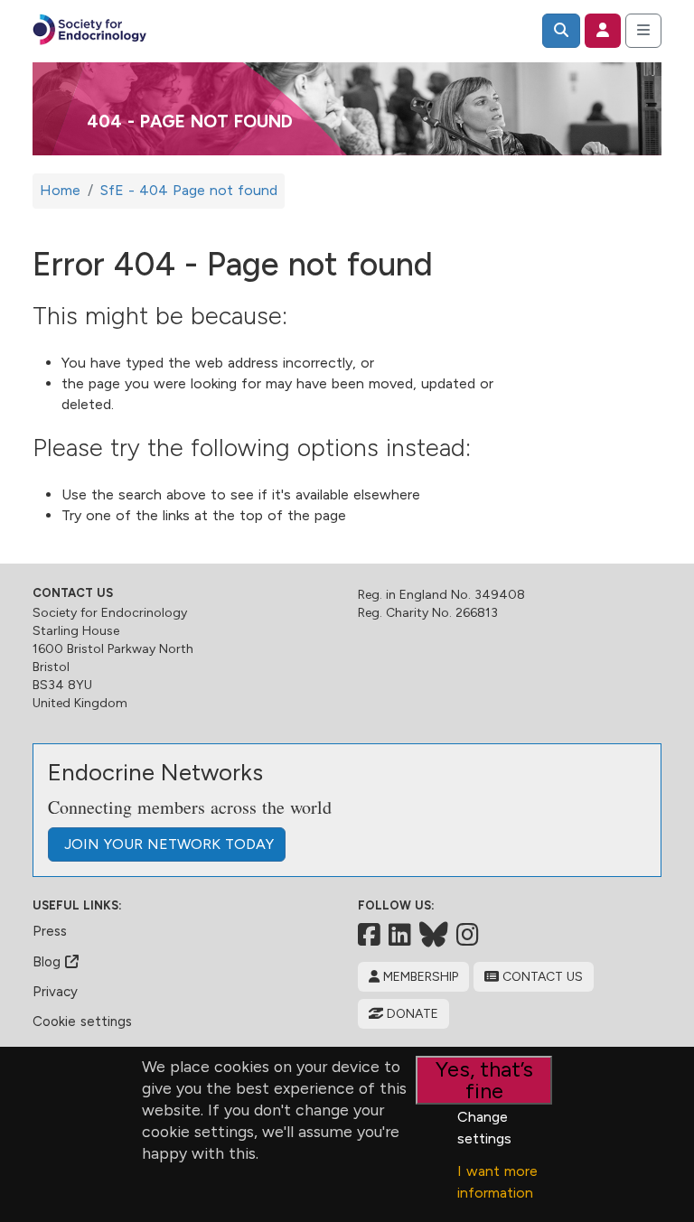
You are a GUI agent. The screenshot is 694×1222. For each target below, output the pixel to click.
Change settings (484, 1127)
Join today (167, 844)
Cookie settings (82, 1021)
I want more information (497, 1181)
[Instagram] (467, 934)
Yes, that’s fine (484, 1080)
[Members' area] (603, 31)
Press (50, 931)
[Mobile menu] (643, 31)
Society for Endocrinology (110, 612)
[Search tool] (561, 31)
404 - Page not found (190, 121)
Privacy (55, 992)
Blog (49, 962)
